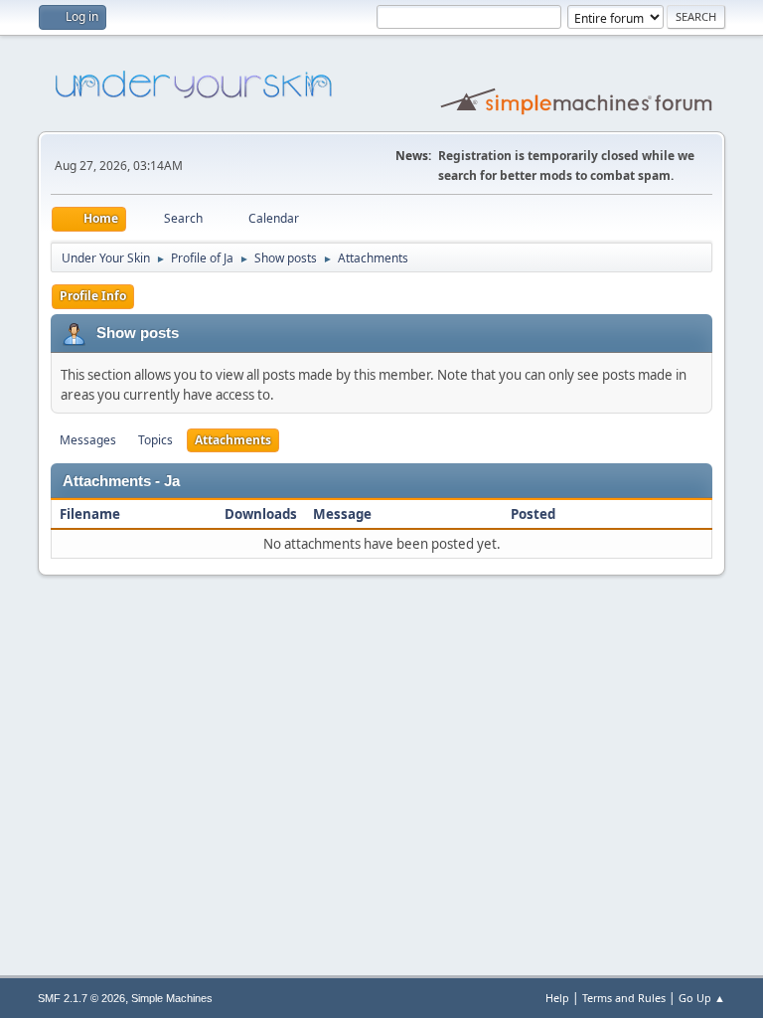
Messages (88, 439)
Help (557, 997)
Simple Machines (172, 998)
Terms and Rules (624, 997)
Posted (534, 514)
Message (342, 514)
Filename (90, 514)
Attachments (233, 439)
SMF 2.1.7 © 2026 (81, 998)
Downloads (261, 514)
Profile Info (93, 295)
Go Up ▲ (702, 997)
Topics (155, 439)
